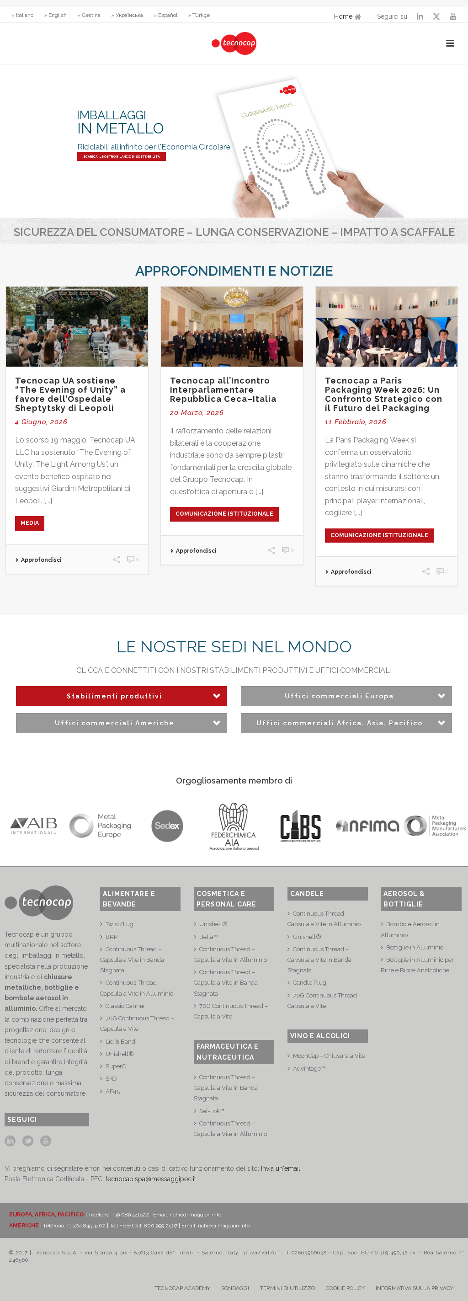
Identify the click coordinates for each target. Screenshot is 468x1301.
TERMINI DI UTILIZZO (287, 1288)
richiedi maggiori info (195, 1214)
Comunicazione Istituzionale (224, 514)
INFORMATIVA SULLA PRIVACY (414, 1288)
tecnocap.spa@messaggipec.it (151, 1179)
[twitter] (27, 1141)
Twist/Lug (119, 924)
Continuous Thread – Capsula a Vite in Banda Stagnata (132, 960)
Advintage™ (309, 1068)
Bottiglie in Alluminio (414, 947)
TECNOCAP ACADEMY (182, 1288)
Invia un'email (280, 1168)
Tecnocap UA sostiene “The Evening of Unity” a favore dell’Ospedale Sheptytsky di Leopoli (70, 394)
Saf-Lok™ (211, 1111)
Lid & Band (120, 1041)
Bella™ (208, 936)
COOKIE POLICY (345, 1288)
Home (343, 16)
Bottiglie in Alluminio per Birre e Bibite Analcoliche (417, 965)
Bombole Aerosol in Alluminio (410, 929)
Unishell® (120, 1053)
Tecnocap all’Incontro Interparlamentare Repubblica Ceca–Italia (223, 390)
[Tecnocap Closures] (234, 43)
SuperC (116, 1066)
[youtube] (45, 1141)
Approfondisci (41, 560)
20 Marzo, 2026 (197, 413)
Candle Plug (309, 982)
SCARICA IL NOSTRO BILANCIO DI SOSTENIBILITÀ (121, 157)
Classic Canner (125, 1005)
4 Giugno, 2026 (41, 422)
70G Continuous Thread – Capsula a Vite (137, 1023)
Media (30, 523)
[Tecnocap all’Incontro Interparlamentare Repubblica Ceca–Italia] (232, 327)
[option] (33, 826)
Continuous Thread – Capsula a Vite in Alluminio (136, 988)
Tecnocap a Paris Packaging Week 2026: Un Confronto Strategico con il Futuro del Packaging (383, 394)
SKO (111, 1078)
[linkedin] (10, 1141)
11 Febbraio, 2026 (356, 422)
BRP (111, 936)
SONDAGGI (235, 1288)
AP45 (113, 1091)
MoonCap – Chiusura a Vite (329, 1055)
